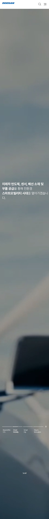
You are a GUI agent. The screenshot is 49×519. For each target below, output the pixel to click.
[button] (7, 425)
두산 (8, 3)
